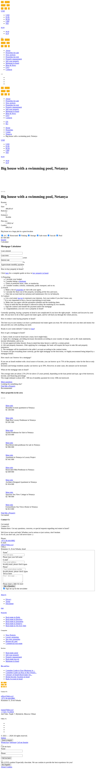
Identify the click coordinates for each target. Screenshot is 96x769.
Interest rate (5, 260)
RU (7, 124)
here (7, 273)
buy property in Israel (40, 273)
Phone (5, 567)
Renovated (14, 236)
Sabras (3, 738)
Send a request (7, 740)
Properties (9, 130)
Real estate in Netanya (14, 624)
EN (7, 122)
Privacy (8, 599)
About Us (3, 594)
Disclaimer (10, 604)
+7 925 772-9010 (7, 712)
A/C (5, 236)
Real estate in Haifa (13, 617)
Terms (8, 601)
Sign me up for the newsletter (16, 589)
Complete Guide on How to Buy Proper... (21, 673)
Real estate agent (12, 653)
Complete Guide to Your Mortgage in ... (20, 670)
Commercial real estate (14, 643)
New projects (10, 55)
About (8, 51)
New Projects (11, 635)
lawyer (20, 298)
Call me (20, 742)
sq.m (7, 31)
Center (8, 132)
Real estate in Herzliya (14, 619)
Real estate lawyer (12, 659)
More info (9, 406)
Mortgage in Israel (12, 63)
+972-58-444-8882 (8, 541)
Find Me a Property (8, 386)
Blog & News (11, 65)
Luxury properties (12, 637)
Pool (60, 236)
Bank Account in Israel (14, 679)
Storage (33, 236)
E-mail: (3, 543)
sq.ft (7, 33)
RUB (8, 19)
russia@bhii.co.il (7, 710)
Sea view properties (13, 639)
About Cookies (6, 767)
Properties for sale (12, 53)
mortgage (22, 281)
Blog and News (5, 666)
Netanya (9, 134)
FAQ (7, 67)
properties (20, 290)
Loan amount (6, 251)
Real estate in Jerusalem (14, 621)
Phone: (3, 538)
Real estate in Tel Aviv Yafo (16, 626)
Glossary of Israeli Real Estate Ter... (19, 675)
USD (7, 15)
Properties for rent (12, 57)
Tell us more (7, 574)
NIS (7, 23)
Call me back (6, 758)
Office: (3, 547)
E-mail (6, 560)
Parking (24, 236)
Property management (14, 59)
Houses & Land (11, 641)
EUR (7, 17)
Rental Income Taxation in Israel (18, 677)
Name (5, 552)
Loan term (5, 255)
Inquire (3, 240)
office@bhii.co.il (7, 545)
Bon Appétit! (6, 765)
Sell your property (12, 61)
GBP (7, 21)
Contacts (9, 70)
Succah (52, 236)
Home (8, 128)
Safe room (43, 236)
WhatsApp (5, 742)
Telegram (12, 742)
